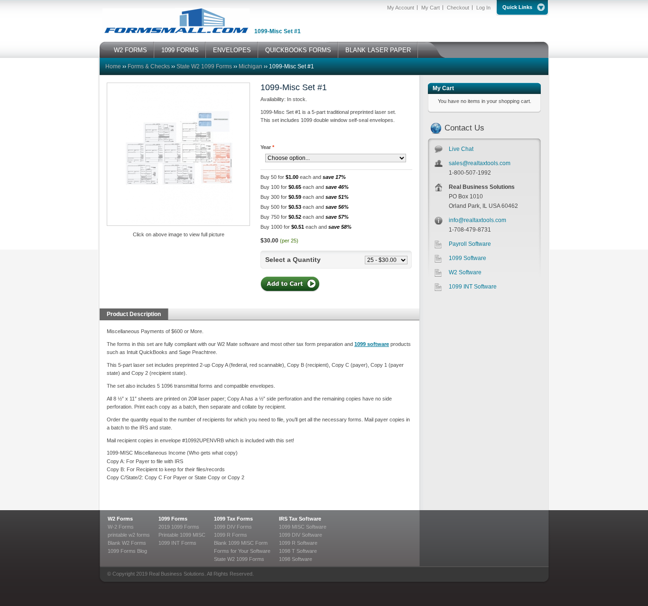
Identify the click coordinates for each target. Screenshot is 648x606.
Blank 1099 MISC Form (241, 543)
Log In (483, 7)
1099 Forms (172, 519)
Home (113, 66)
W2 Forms (120, 519)
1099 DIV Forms (233, 527)
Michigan (251, 66)
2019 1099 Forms (178, 527)
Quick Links (517, 7)
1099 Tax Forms (233, 519)
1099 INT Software (473, 286)
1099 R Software (298, 543)
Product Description (134, 314)
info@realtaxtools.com (477, 220)
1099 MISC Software (302, 527)
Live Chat (461, 149)
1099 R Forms (230, 535)
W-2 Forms (121, 527)
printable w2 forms (129, 535)
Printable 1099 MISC (181, 535)
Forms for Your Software (242, 551)
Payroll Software (470, 244)
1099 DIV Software (300, 535)
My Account (400, 7)
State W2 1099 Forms (204, 66)
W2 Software (465, 272)
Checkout (458, 7)
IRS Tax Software (300, 519)
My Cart (430, 7)
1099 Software (467, 258)
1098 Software (295, 559)
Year (267, 147)
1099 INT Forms (177, 543)
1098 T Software (298, 551)
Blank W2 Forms (127, 543)
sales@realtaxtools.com (479, 163)
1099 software (371, 344)
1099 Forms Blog (127, 551)
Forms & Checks (149, 66)
